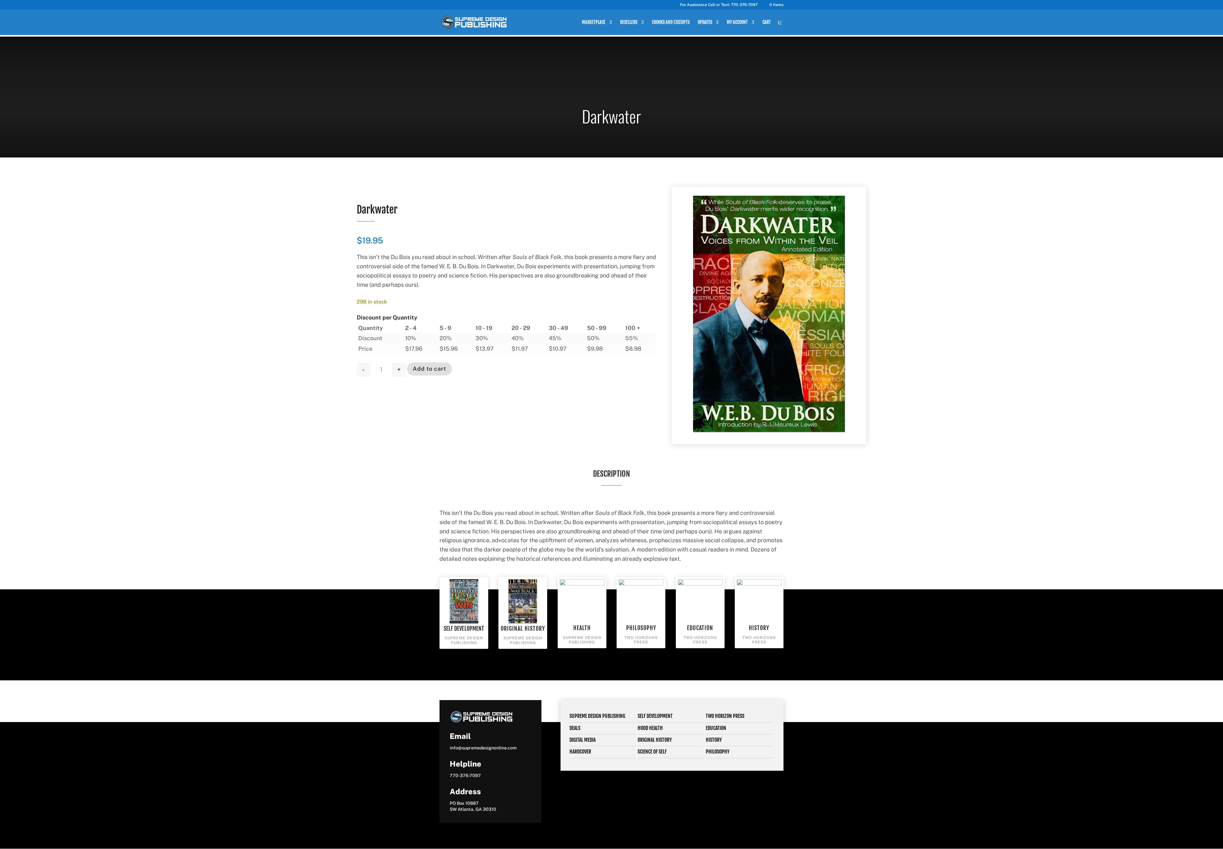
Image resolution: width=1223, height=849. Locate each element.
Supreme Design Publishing (597, 716)
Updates (705, 22)
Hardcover (580, 751)
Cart (766, 22)
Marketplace (593, 22)
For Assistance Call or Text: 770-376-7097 (719, 5)
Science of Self (652, 751)
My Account (737, 22)
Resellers (628, 22)
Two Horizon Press (725, 716)
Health (582, 627)
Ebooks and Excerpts (671, 22)
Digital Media (582, 740)
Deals (574, 728)
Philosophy (641, 627)
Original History (523, 628)
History (759, 627)
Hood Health (650, 728)
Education (700, 627)
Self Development (464, 628)
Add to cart (429, 368)
